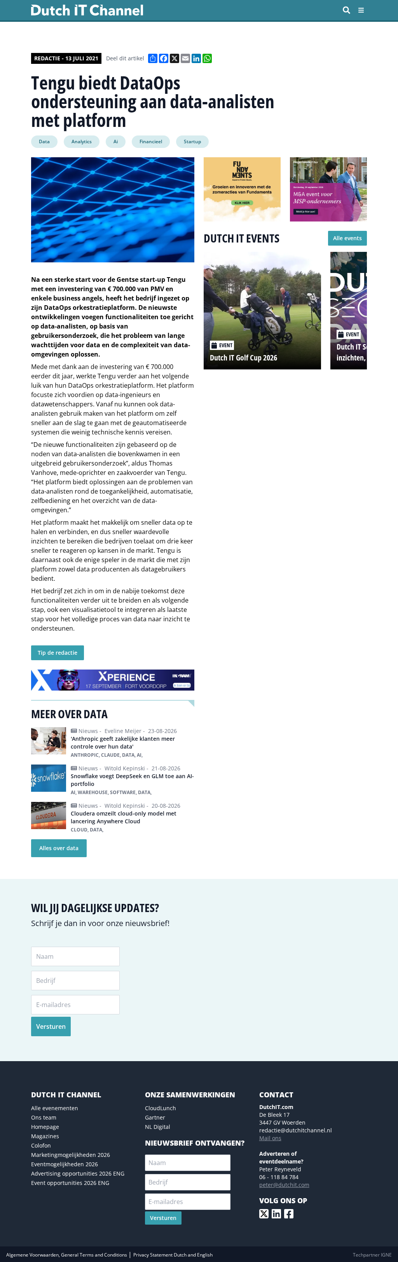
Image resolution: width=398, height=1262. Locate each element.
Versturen (51, 1026)
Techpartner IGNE (372, 1254)
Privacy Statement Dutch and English (173, 1254)
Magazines (45, 1136)
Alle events (347, 238)
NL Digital (157, 1126)
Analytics (82, 141)
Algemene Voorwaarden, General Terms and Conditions (67, 1254)
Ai (115, 141)
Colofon (41, 1145)
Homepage (45, 1126)
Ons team (43, 1117)
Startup (192, 141)
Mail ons (270, 1138)
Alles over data (59, 848)
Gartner (155, 1117)
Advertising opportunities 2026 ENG (77, 1173)
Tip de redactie (57, 652)
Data (44, 141)
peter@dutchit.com (284, 1184)
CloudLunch (160, 1108)
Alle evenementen (54, 1108)
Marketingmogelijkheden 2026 (70, 1154)
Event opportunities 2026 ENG (70, 1182)
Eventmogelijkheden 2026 (64, 1164)
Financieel (151, 141)
